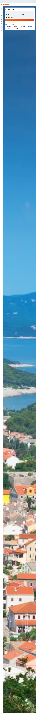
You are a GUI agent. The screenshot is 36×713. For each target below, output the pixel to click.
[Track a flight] (1, 23)
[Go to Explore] (1, 21)
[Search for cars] (1, 11)
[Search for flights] (1, 7)
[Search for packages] (1, 13)
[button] (2, 4)
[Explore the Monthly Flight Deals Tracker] (1, 20)
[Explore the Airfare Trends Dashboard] (1, 18)
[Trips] (1, 26)
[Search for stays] (1, 9)
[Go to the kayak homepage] (6, 4)
